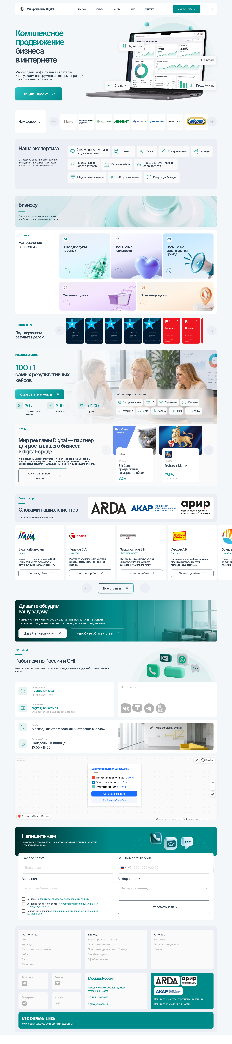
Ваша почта (31, 879)
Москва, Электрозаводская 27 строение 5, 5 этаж (68, 729)
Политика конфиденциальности (171, 1004)
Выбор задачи (129, 879)
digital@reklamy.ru (45, 708)
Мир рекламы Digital (38, 1018)
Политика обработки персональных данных (178, 999)
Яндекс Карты (22, 760)
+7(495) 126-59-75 (98, 997)
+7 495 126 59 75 (186, 9)
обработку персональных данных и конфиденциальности (63, 905)
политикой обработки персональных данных (64, 899)
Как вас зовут (33, 858)
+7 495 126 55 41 (43, 691)
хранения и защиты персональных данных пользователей (63, 912)
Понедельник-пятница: (49, 743)
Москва (20, 758)
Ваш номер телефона (135, 858)
